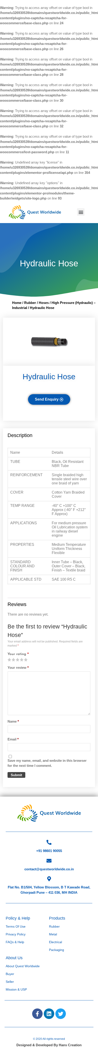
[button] (81, 212)
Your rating (18, 654)
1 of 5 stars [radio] (10, 660)
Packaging (56, 950)
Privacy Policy (16, 934)
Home (16, 303)
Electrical (55, 942)
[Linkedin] (49, 1013)
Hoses (44, 303)
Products (57, 918)
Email (13, 739)
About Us (14, 958)
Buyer (10, 974)
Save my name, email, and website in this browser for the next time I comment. (47, 763)
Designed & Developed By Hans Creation (49, 1045)
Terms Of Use (16, 926)
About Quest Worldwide (23, 966)
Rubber (30, 303)
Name (13, 721)
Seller (10, 981)
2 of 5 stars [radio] (12, 660)
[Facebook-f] (37, 1013)
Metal (53, 934)
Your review (18, 667)
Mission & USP (16, 989)
